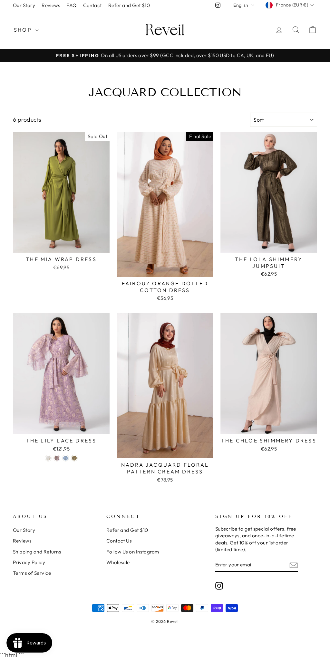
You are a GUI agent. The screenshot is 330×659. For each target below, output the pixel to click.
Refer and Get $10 (129, 5)
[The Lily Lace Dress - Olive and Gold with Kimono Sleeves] (74, 458)
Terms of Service (32, 573)
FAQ (71, 5)
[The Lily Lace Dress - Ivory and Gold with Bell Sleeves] (48, 458)
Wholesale (118, 562)
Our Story (24, 5)
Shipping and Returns (37, 552)
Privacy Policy (29, 562)
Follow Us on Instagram (132, 552)
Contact (92, 5)
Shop (24, 29)
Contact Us (119, 541)
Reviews (51, 5)
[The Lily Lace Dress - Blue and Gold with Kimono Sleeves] (66, 458)
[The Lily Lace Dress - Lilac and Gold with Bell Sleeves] (57, 458)
